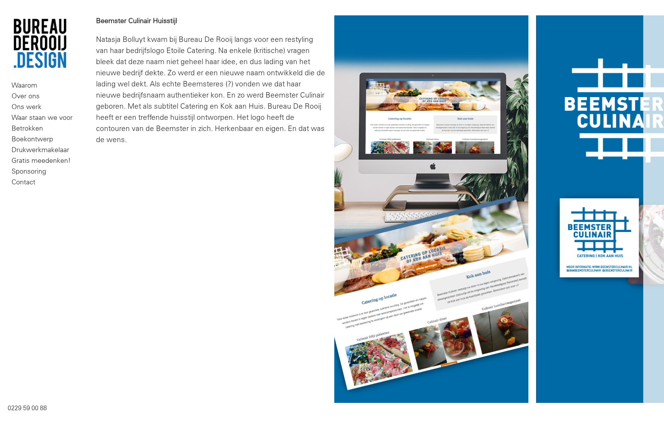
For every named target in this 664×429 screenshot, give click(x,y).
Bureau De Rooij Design (40, 43)
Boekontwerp (32, 138)
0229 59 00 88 (27, 408)
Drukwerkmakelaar (40, 149)
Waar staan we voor (42, 117)
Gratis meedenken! (41, 160)
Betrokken (27, 128)
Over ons (26, 95)
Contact (23, 181)
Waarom (24, 85)
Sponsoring (29, 171)
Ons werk (27, 106)
